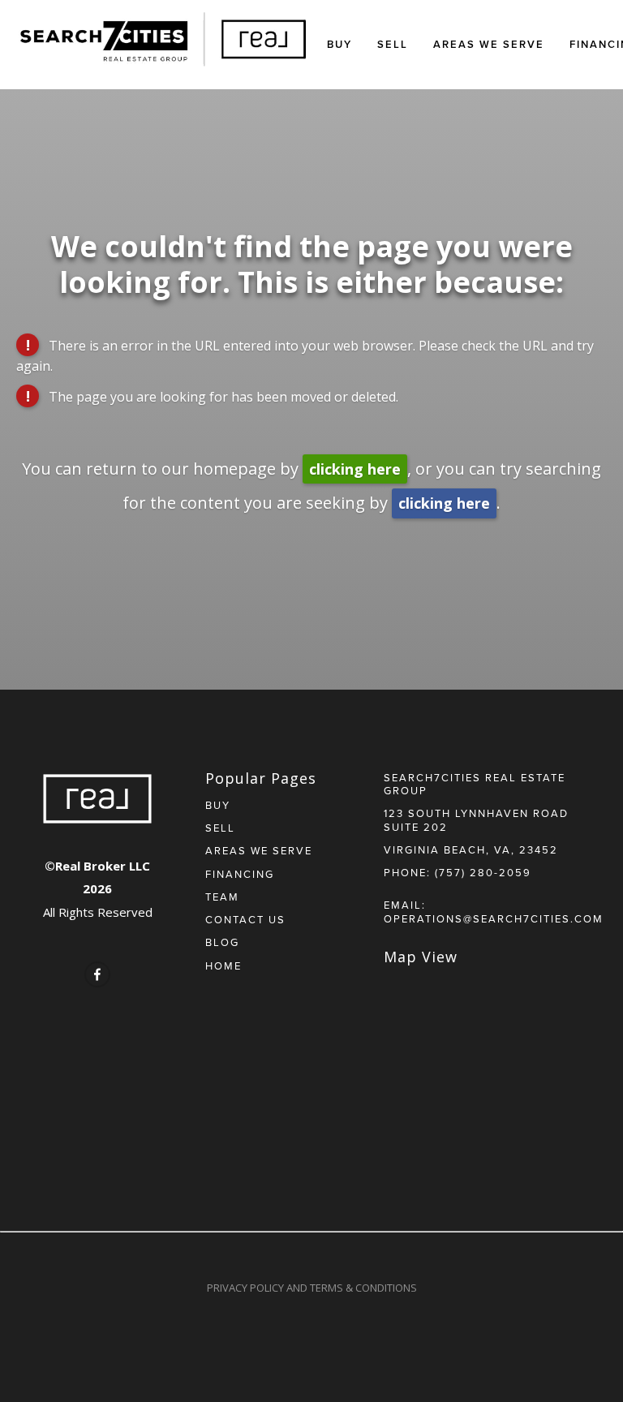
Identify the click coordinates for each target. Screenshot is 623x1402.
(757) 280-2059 (483, 872)
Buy (339, 44)
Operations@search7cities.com (494, 918)
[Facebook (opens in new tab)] (97, 974)
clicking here (355, 469)
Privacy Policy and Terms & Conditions (312, 1287)
